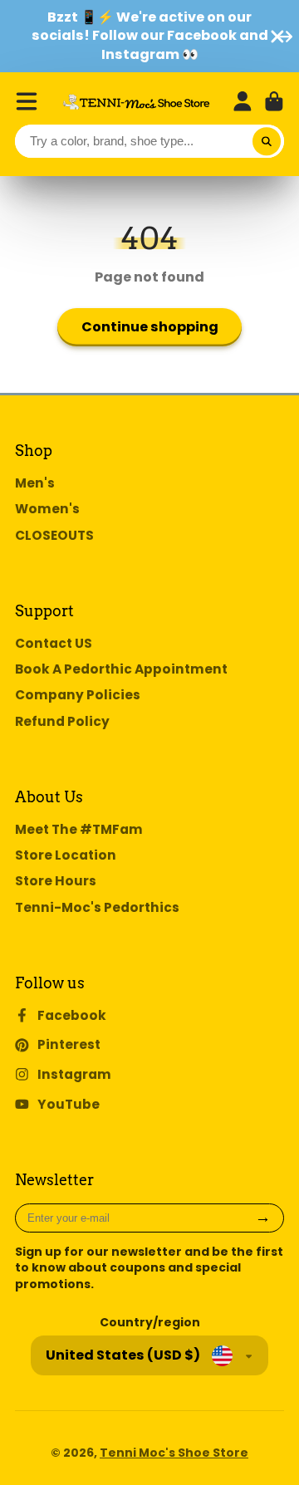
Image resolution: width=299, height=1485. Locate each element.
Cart (274, 101)
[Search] (266, 141)
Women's (47, 508)
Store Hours (55, 881)
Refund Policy (62, 721)
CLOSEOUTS (54, 535)
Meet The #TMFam (79, 829)
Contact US (53, 643)
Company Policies (77, 694)
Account (242, 101)
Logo (136, 102)
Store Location (65, 855)
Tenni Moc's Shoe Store (174, 1452)
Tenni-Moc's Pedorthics (97, 907)
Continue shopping (149, 326)
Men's (35, 483)
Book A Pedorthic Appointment (121, 669)
